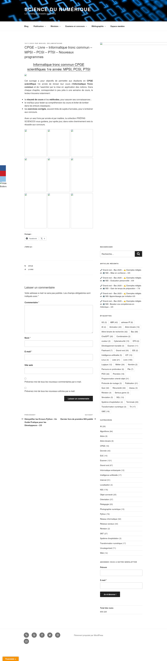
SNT (102, 533)
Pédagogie (104, 504)
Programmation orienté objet (115, 378)
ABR (114, 322)
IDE (135, 350)
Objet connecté (106, 494)
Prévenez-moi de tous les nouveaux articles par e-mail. (50, 391)
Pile (130, 369)
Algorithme (104, 431)
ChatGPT (107, 336)
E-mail (28, 351)
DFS (136, 341)
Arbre (102, 436)
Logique (107, 364)
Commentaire (32, 302)
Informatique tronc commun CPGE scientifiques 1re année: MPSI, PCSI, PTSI (58, 66)
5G (104, 322)
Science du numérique (58, 9)
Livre (31, 269)
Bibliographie (98, 26)
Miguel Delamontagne (50, 43)
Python (103, 514)
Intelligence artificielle (112, 355)
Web (102, 553)
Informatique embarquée (110, 470)
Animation (115, 327)
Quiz (105, 388)
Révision (54, 26)
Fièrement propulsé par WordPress (88, 635)
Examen (133, 345)
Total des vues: (107, 608)
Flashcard (107, 350)
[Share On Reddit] (3, 179)
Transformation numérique (114, 406)
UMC (106, 411)
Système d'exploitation (112, 402)
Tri (133, 406)
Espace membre (118, 26)
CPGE (30, 266)
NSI (101, 489)
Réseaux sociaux (107, 523)
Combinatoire (123, 336)
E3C (102, 455)
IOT (128, 355)
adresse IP (127, 322)
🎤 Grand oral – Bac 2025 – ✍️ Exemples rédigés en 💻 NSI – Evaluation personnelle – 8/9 (120, 279)
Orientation (104, 499)
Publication (39, 26)
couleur (106, 341)
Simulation (107, 397)
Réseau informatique (108, 519)
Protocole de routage (112, 383)
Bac (134, 331)
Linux (105, 359)
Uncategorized (106, 548)
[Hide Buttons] (3, 186)
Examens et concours (75, 26)
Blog (26, 26)
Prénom (103, 567)
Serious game (122, 392)
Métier (120, 364)
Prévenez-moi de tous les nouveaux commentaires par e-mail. (53, 381)
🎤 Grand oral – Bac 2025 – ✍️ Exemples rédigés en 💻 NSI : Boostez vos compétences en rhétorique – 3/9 (120, 304)
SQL (120, 397)
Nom (28, 337)
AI (104, 327)
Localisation (105, 484)
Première (118, 374)
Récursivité (119, 388)
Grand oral (122, 350)
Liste (116, 359)
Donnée (103, 450)
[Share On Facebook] (3, 168)
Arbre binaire (132, 327)
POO (105, 374)
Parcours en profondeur (113, 369)
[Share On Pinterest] (3, 173)
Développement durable (113, 345)
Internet (103, 480)
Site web (29, 365)
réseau (133, 388)
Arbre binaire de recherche (115, 331)
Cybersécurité (121, 341)
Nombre (133, 364)
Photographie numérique (110, 509)
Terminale (132, 402)
